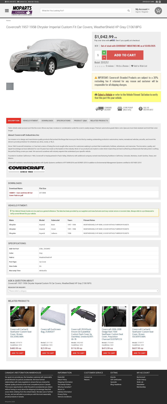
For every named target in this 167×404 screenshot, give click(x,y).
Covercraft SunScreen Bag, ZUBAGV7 (51, 330)
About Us (61, 389)
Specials (114, 382)
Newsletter (140, 384)
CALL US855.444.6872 (148, 108)
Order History (141, 380)
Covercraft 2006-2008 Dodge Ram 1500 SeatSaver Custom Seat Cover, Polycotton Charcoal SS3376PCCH (112, 334)
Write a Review (122, 65)
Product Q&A (80, 120)
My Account (141, 377)
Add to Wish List (140, 65)
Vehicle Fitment (30, 120)
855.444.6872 (11, 2)
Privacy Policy (62, 394)
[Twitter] (160, 2)
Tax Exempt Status (64, 384)
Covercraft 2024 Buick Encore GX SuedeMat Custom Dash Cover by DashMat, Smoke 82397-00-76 (82, 334)
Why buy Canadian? (65, 387)
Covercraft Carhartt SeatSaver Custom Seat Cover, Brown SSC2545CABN (20, 333)
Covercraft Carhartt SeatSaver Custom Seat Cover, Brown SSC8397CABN (142, 333)
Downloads (47, 120)
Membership (141, 387)
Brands (113, 377)
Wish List (140, 382)
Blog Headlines (116, 384)
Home (8, 20)
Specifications (63, 120)
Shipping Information (65, 382)
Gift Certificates (116, 380)
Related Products (99, 120)
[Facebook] (157, 2)
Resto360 (61, 377)
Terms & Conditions (65, 397)
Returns (86, 380)
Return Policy (62, 380)
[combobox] (83, 291)
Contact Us (23, 2)
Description (13, 120)
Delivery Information (65, 392)
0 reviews (110, 65)
